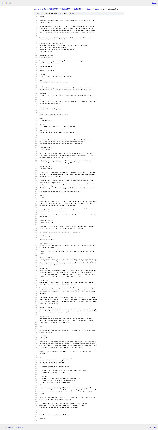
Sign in (154, 3)
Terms (21, 427)
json (154, 427)
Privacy (16, 427)
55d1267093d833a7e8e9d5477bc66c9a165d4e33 (64, 9)
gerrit (36, 9)
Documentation (93, 9)
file (71, 13)
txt (150, 427)
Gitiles (11, 427)
